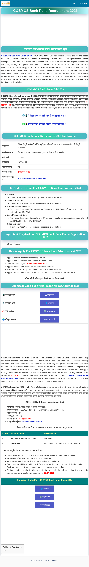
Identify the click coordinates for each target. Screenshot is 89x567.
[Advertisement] (44, 30)
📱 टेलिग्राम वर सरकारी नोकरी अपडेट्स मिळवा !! (46, 115)
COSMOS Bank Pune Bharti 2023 (16, 56)
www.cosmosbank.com (31, 421)
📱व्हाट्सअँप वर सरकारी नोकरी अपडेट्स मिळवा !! (46, 124)
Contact (55, 560)
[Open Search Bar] (74, 3)
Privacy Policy (36, 560)
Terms (47, 560)
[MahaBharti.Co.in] (6, 3)
